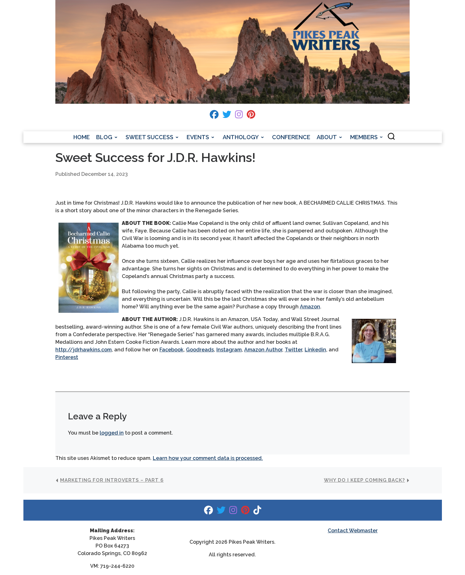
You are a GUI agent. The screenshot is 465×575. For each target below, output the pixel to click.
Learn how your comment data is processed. (208, 458)
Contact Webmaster (353, 531)
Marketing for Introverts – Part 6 (112, 480)
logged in (112, 433)
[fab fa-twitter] (226, 116)
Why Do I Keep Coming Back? (364, 480)
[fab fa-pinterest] (251, 116)
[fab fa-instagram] (239, 116)
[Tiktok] (257, 512)
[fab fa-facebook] (214, 116)
